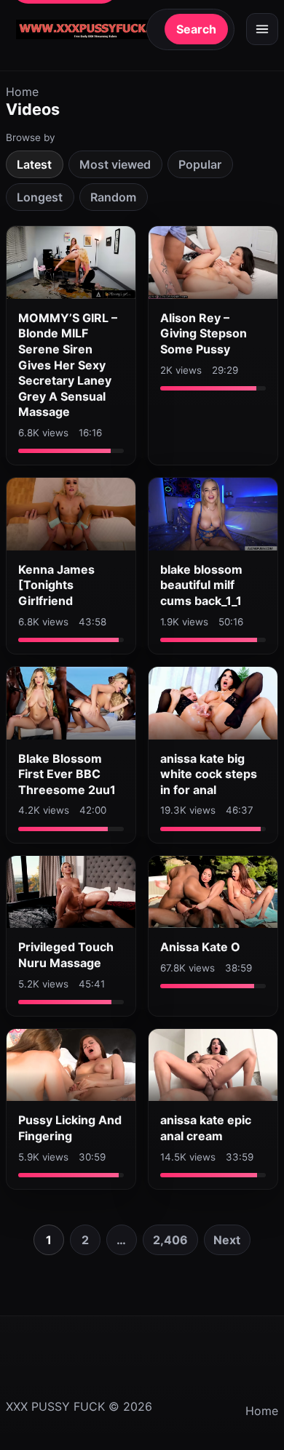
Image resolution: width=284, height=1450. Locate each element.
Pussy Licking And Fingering (70, 1128)
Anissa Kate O (200, 947)
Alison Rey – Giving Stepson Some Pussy (203, 333)
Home (22, 91)
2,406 (170, 1240)
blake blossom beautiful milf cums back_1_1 (201, 585)
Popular (199, 164)
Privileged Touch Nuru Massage (66, 955)
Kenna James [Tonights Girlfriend (56, 585)
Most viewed (115, 164)
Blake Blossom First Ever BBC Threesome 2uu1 (67, 774)
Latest (34, 164)
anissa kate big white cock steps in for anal (208, 774)
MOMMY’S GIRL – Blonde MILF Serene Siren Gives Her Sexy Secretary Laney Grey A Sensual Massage (67, 365)
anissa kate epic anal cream (205, 1128)
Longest (40, 197)
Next (226, 1240)
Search (196, 29)
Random (113, 197)
